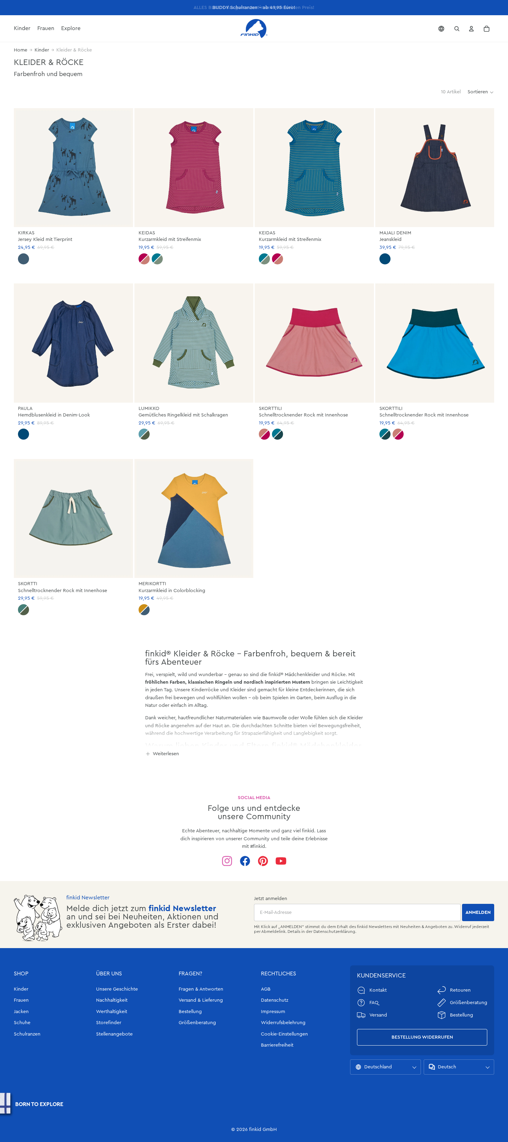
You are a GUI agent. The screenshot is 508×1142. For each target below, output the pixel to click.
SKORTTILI (270, 408)
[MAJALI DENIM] (435, 167)
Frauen (21, 1000)
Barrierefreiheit (277, 1045)
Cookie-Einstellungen (284, 1034)
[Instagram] (227, 861)
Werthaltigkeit (111, 1011)
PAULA (25, 408)
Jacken (21, 1011)
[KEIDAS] (194, 167)
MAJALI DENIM (395, 233)
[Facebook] (245, 861)
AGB (266, 989)
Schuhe (22, 1022)
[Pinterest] (263, 861)
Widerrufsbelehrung (283, 1022)
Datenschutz (274, 1000)
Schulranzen (27, 1034)
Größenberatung (197, 1022)
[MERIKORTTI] (194, 518)
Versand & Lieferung (201, 1000)
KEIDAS (147, 233)
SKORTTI (27, 583)
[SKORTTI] (73, 518)
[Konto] (471, 28)
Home (20, 50)
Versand (378, 1015)
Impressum (273, 1011)
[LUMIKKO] (194, 343)
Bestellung (190, 1011)
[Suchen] (456, 28)
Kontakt (378, 990)
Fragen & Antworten (201, 989)
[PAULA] (73, 343)
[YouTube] (281, 861)
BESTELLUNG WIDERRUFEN (422, 1037)
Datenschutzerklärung (334, 931)
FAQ (373, 1002)
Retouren (460, 990)
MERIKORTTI (152, 583)
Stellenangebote (114, 1034)
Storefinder (108, 1022)
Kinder (42, 50)
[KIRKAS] (73, 167)
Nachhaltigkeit (112, 1000)
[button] (481, 92)
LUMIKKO (149, 408)
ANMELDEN (478, 912)
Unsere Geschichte (117, 989)
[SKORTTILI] (314, 343)
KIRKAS (26, 233)
